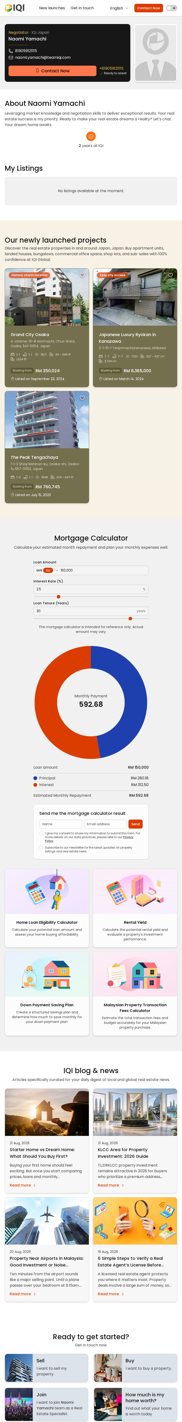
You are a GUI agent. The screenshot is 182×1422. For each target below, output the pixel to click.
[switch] (171, 8)
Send (135, 824)
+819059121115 (111, 68)
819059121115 (26, 51)
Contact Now (148, 8)
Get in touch (82, 8)
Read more (20, 1185)
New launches (52, 8)
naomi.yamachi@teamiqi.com (43, 57)
